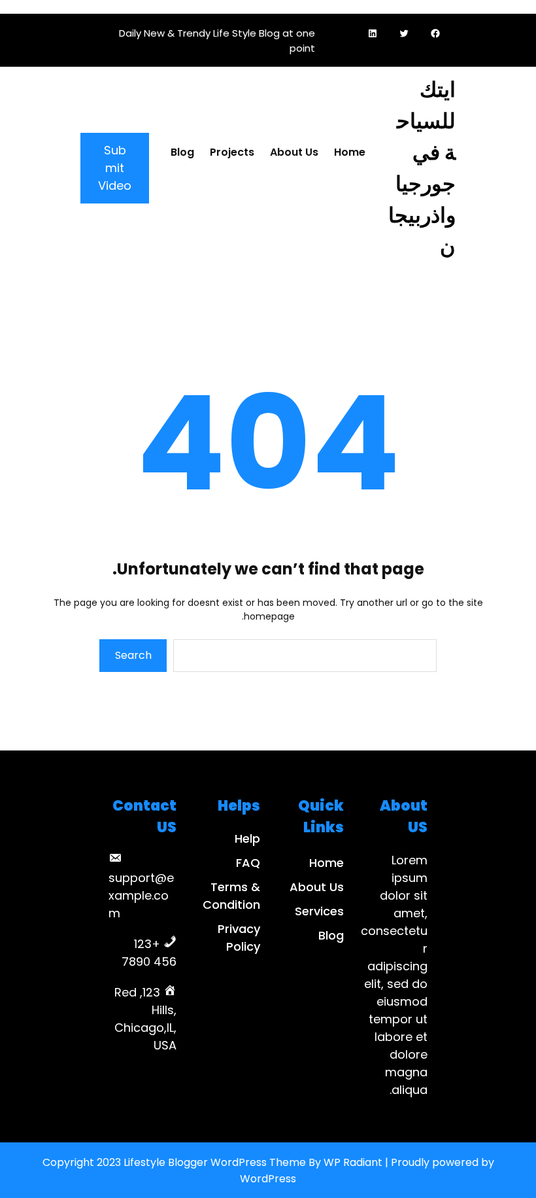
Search (133, 655)
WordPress (268, 1178)
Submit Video (114, 168)
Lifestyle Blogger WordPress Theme (215, 1162)
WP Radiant (353, 1162)
